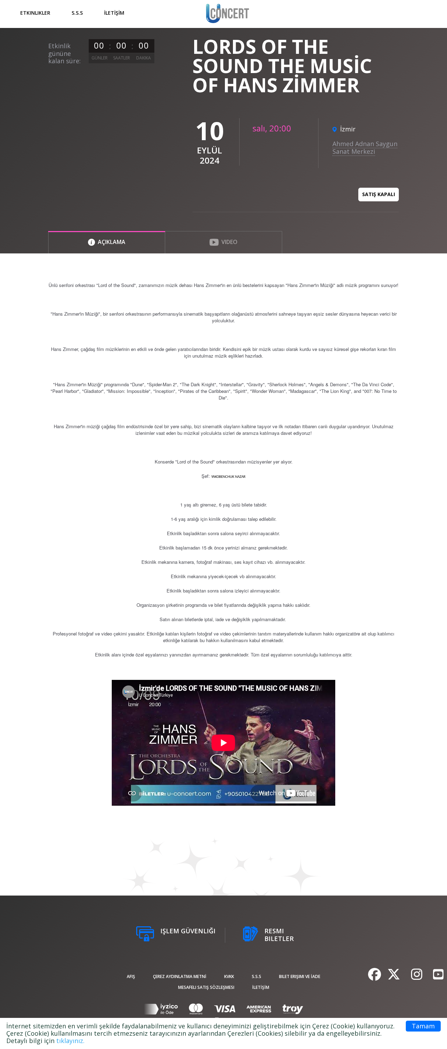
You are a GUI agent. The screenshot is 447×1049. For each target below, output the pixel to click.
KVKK (229, 976)
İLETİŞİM (114, 12)
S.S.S (77, 12)
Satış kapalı (378, 194)
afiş (131, 976)
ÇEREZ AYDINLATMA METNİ (179, 976)
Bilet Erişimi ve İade (299, 976)
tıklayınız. (70, 1040)
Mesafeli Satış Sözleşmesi (206, 987)
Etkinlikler (35, 12)
